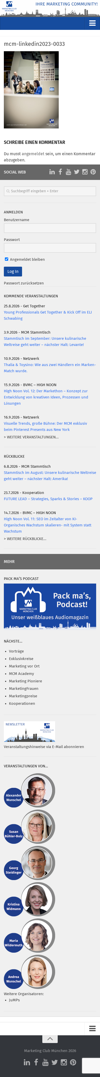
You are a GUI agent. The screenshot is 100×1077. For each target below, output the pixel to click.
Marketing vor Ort (24, 666)
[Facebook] (60, 172)
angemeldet (33, 154)
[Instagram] (85, 172)
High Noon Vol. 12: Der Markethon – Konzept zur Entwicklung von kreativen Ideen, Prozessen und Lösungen (46, 397)
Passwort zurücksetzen (24, 283)
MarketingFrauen (23, 689)
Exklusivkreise (21, 659)
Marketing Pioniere (25, 681)
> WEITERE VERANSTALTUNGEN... (31, 437)
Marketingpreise (23, 696)
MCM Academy (21, 674)
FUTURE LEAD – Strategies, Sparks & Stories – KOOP (48, 499)
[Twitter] (77, 172)
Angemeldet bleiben (27, 260)
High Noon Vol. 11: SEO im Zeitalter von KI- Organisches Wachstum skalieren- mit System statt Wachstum (47, 525)
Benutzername (16, 220)
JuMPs (14, 1000)
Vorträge (16, 651)
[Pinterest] (93, 172)
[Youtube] (68, 172)
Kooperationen (22, 704)
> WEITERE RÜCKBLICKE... (25, 539)
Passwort (12, 240)
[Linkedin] (52, 172)
